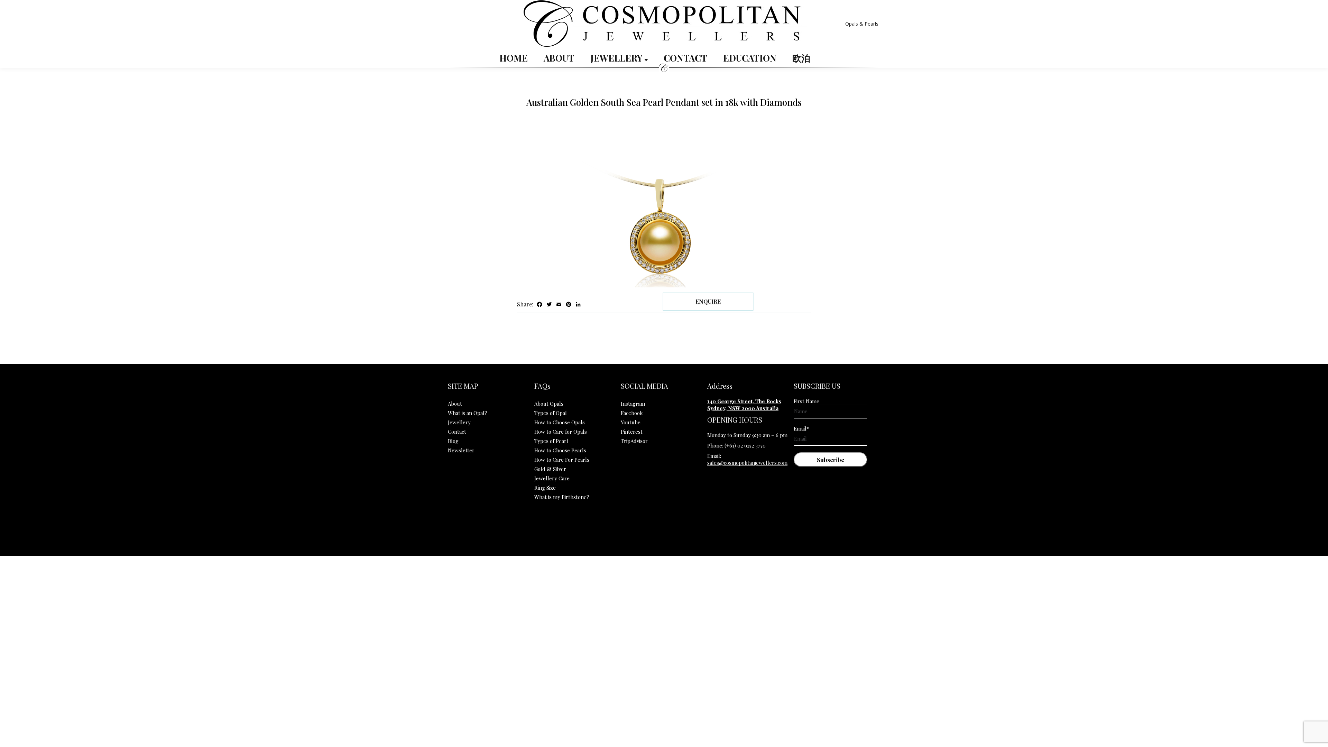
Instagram (633, 403)
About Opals (548, 403)
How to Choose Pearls (560, 450)
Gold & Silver (550, 468)
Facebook (632, 412)
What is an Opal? (467, 412)
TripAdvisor (634, 440)
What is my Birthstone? (561, 497)
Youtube (630, 422)
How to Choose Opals (559, 422)
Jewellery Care (552, 478)
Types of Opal (550, 412)
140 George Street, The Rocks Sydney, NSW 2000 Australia (744, 405)
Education (749, 58)
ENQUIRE (708, 301)
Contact (685, 58)
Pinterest (632, 431)
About (559, 58)
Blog (453, 440)
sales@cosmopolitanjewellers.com (747, 462)
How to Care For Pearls (561, 459)
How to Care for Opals (560, 431)
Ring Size (545, 487)
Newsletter (461, 450)
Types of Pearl (551, 440)
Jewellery (617, 58)
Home (513, 58)
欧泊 (801, 58)
